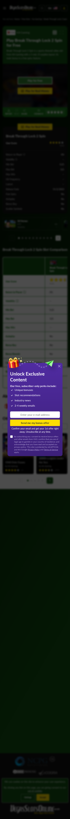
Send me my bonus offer (35, 423)
